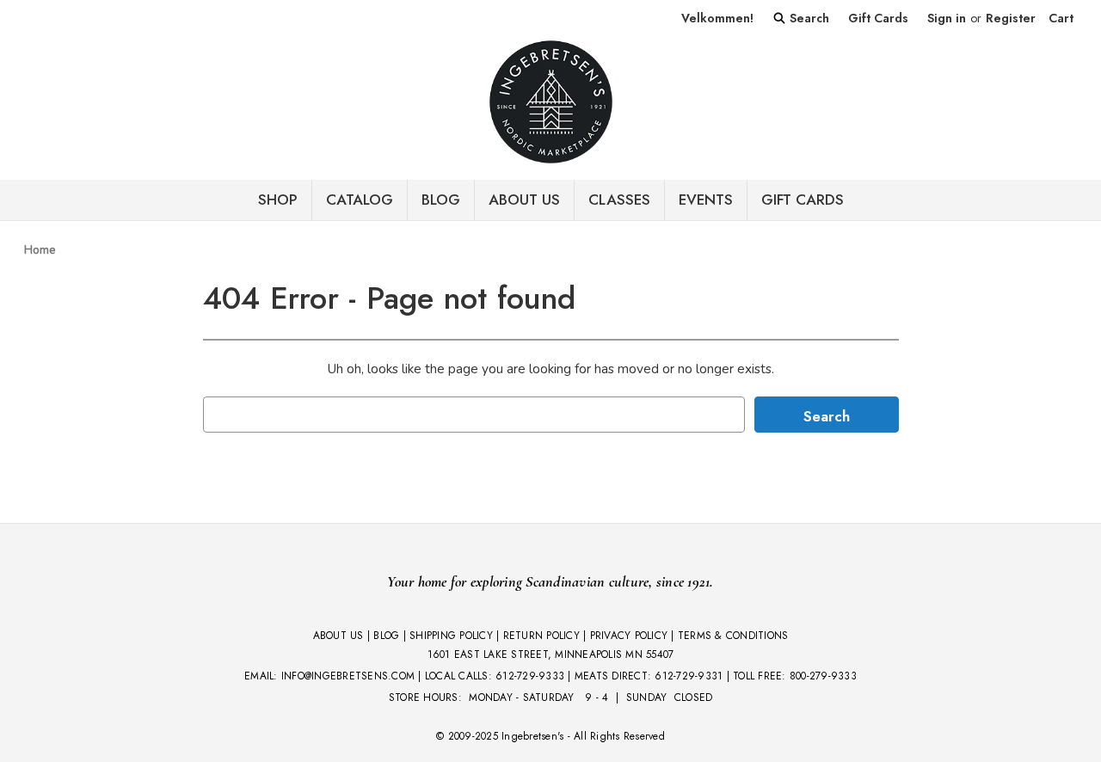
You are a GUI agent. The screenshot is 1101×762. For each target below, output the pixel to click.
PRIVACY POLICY (629, 635)
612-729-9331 (689, 676)
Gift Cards (878, 18)
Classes (619, 199)
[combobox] (474, 414)
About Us (524, 199)
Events (706, 199)
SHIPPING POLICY (451, 635)
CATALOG (359, 199)
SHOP (278, 199)
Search (807, 18)
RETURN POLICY (541, 635)
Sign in (946, 18)
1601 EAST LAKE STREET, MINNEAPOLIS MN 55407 (550, 654)
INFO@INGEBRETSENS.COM (348, 676)
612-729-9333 (529, 676)
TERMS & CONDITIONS (733, 635)
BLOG (440, 199)
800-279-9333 (823, 676)
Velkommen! (717, 18)
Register (1011, 18)
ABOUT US (338, 635)
